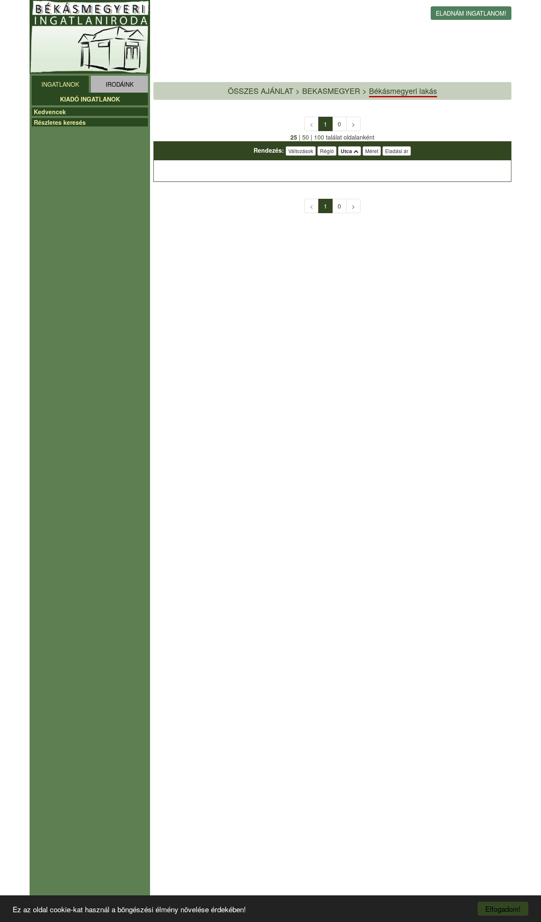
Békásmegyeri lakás (403, 90)
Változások (300, 150)
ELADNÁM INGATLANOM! (471, 13)
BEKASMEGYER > (334, 90)
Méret (371, 150)
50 (305, 137)
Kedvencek (50, 111)
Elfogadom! (503, 908)
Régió (327, 150)
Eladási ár (396, 150)
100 (319, 137)
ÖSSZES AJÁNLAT (260, 90)
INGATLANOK (60, 84)
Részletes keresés (60, 122)
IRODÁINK (120, 84)
